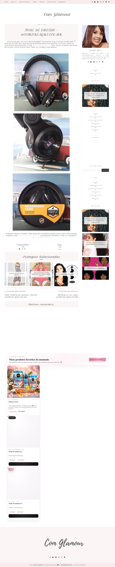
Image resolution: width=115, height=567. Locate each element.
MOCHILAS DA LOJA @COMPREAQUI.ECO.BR (67, 296)
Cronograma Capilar (95, 116)
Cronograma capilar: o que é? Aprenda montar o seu (95, 244)
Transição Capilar (95, 126)
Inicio (6, 1)
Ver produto (23, 464)
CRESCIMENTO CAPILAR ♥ (95, 268)
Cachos (95, 113)
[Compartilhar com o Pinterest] (25, 249)
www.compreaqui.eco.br (28, 236)
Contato (42, 1)
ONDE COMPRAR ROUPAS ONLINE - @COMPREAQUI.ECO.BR (22, 296)
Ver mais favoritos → (97, 359)
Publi (60, 249)
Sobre (35, 1)
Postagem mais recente (16, 291)
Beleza (13, 1)
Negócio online (24, 1)
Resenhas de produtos (95, 120)
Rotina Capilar (95, 123)
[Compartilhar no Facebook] (22, 249)
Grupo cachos (51, 1)
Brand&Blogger (66, 565)
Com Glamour (57, 14)
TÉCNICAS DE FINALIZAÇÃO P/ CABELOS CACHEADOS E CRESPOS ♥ (95, 95)
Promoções (62, 1)
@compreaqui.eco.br (42, 45)
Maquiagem (95, 129)
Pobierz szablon (95, 73)
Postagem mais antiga (67, 291)
